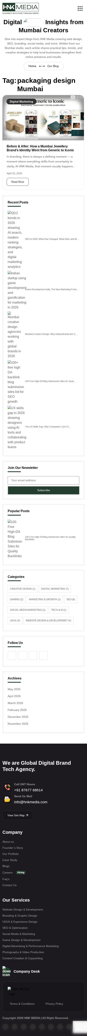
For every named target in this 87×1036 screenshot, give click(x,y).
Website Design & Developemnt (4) (48, 620)
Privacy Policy (54, 1003)
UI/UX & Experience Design (19, 921)
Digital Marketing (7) (55, 588)
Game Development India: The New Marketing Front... (51, 289)
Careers (13, 872)
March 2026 (15, 703)
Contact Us (9, 885)
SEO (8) (70, 599)
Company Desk (27, 971)
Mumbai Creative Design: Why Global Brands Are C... (51, 334)
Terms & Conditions (22, 1003)
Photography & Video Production (23, 952)
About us (8, 841)
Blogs (6, 866)
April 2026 (14, 696)
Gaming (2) (16, 599)
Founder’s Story (12, 847)
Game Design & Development (21, 940)
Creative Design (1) (22, 588)
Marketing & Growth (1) (45, 599)
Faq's (6, 879)
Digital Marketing (21, 101)
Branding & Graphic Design (19, 915)
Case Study (9, 860)
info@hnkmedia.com (30, 802)
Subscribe (43, 490)
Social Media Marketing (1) (28, 610)
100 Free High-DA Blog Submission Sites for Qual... (50, 381)
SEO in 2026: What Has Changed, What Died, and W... (51, 239)
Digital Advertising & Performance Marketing (30, 946)
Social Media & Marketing (18, 933)
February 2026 (17, 710)
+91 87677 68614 (28, 790)
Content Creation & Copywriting (22, 958)
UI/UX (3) (15, 620)
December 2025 (18, 716)
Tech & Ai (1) (58, 610)
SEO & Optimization (15, 927)
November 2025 (18, 723)
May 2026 (14, 689)
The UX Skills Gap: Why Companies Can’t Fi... (47, 426)
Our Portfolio (10, 853)
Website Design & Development (22, 909)
